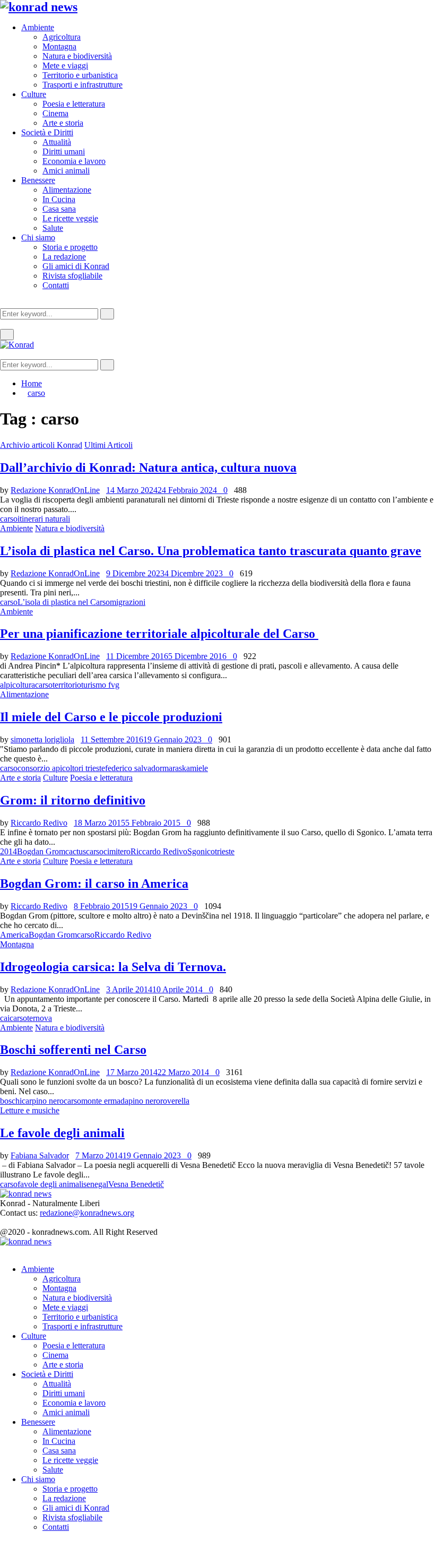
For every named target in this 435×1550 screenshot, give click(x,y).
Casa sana (59, 208)
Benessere (38, 180)
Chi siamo (38, 237)
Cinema (55, 113)
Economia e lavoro (74, 161)
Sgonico (201, 851)
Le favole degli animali (62, 1133)
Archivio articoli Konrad (41, 444)
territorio (67, 684)
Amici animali (66, 170)
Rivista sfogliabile (72, 275)
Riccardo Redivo (39, 822)
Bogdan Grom (41, 851)
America (14, 934)
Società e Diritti (47, 132)
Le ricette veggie (70, 218)
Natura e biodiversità (77, 55)
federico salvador (133, 768)
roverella (174, 1100)
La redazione (64, 256)
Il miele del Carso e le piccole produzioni (111, 717)
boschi (11, 1100)
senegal (95, 1184)
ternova (39, 1018)
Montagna (59, 46)
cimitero (116, 851)
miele (199, 768)
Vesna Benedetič (136, 1184)
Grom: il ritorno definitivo (72, 800)
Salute (52, 227)
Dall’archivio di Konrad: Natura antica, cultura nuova (148, 467)
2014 (8, 851)
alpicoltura (17, 684)
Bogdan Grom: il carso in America (94, 883)
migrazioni (127, 602)
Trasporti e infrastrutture (82, 84)
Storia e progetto (70, 247)
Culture (33, 94)
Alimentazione (66, 189)
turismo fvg (100, 684)
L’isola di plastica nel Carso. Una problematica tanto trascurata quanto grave (210, 551)
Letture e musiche (29, 1110)
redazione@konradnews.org (87, 1212)
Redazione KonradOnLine (55, 490)
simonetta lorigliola (42, 739)
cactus (75, 851)
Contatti (55, 285)
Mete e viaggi (65, 65)
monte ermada (104, 1100)
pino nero (144, 1100)
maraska (176, 768)
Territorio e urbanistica (80, 75)
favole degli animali (50, 1184)
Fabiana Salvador (40, 1155)
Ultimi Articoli (108, 444)
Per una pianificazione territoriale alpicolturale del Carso (159, 633)
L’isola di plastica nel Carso (64, 602)
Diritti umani (63, 151)
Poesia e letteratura (73, 103)
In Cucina (58, 199)
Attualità (56, 141)
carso (9, 518)
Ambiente (37, 27)
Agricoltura (61, 36)
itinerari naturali (44, 518)
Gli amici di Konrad (75, 266)
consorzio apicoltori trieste (61, 768)
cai (5, 1018)
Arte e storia (62, 122)
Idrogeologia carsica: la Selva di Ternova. (113, 967)
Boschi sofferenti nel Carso (73, 1050)
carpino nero (43, 1100)
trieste (224, 851)
